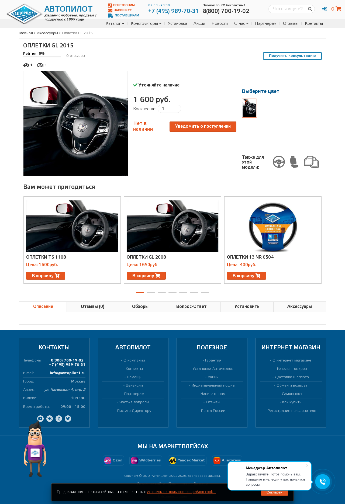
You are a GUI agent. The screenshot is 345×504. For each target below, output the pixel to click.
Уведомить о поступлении (203, 126)
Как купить (292, 402)
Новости (220, 24)
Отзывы (290, 24)
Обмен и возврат (292, 385)
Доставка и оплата (292, 377)
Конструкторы (144, 24)
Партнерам (134, 394)
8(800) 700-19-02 (67, 360)
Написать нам (213, 394)
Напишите (123, 10)
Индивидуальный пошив (213, 385)
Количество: (144, 109)
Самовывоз (292, 394)
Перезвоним (124, 5)
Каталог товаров (292, 369)
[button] (140, 292)
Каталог (113, 24)
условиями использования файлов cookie (181, 492)
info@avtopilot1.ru (67, 373)
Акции (199, 24)
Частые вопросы (134, 402)
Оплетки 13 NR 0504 (250, 257)
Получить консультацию (292, 56)
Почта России (213, 411)
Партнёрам (266, 24)
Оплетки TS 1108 (46, 257)
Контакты (314, 24)
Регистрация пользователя (292, 411)
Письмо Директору (134, 411)
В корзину (43, 275)
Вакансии (134, 385)
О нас (239, 24)
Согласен (274, 492)
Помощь (134, 377)
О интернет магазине (291, 360)
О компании (134, 360)
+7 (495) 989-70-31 (67, 365)
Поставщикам (127, 15)
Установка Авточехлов (213, 369)
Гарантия (213, 360)
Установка (177, 24)
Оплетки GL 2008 (146, 257)
